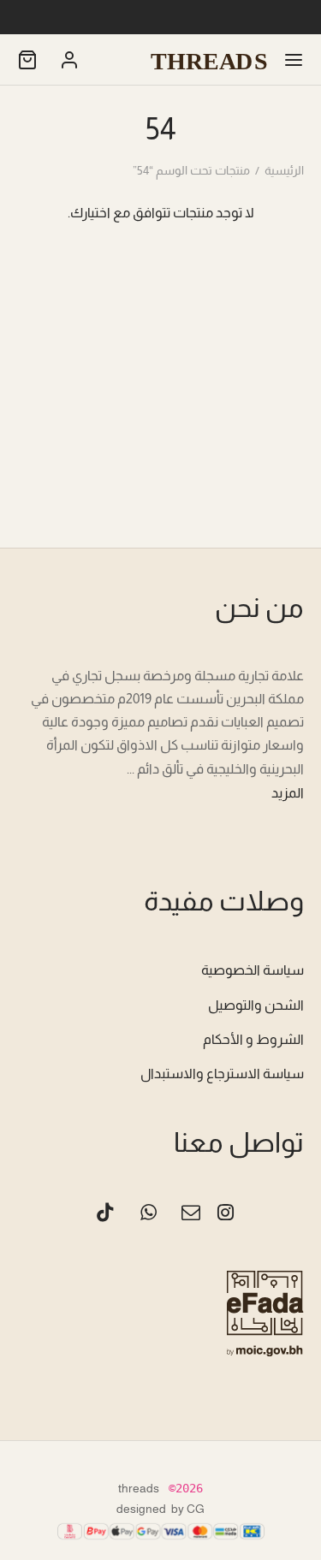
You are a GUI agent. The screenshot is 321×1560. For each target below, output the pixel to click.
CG (196, 1509)
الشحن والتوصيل (256, 1005)
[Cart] (27, 60)
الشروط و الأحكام (253, 1039)
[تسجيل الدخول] (69, 60)
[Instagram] (225, 1214)
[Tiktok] (105, 1214)
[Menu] (293, 59)
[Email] (192, 1214)
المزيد (287, 793)
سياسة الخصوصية (252, 970)
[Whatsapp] (148, 1214)
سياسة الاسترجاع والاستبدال (222, 1073)
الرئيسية (284, 170)
